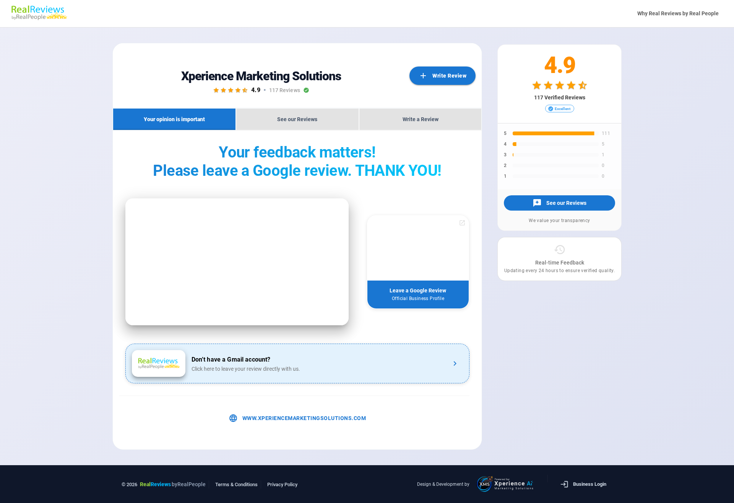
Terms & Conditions (236, 484)
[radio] (216, 90)
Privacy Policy (282, 484)
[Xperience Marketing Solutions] (507, 484)
